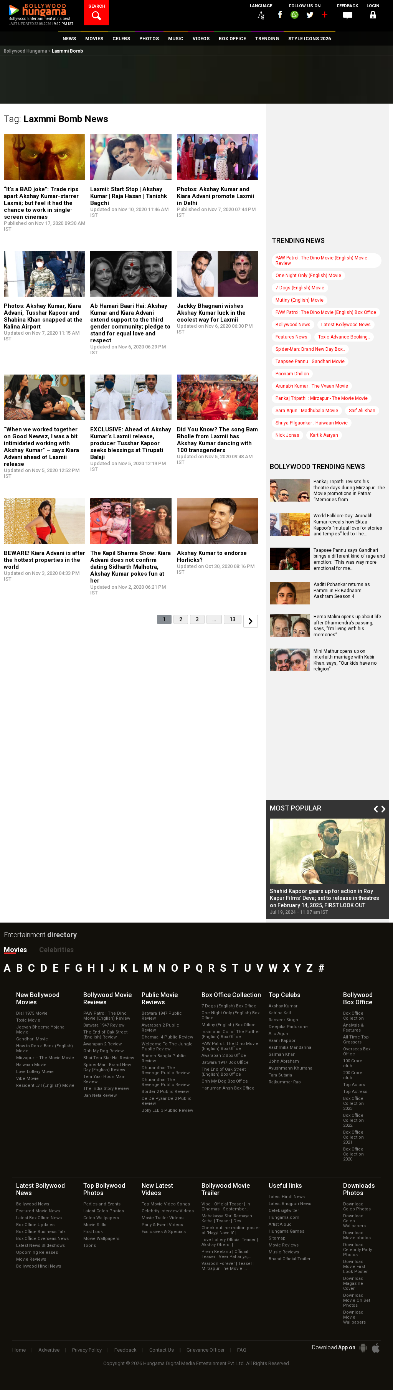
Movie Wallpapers (101, 1238)
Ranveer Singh (283, 1019)
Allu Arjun (278, 1033)
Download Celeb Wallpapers (354, 1220)
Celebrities (56, 950)
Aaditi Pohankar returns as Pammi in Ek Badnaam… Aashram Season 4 (342, 590)
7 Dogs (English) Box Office (228, 1006)
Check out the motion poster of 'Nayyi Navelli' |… (230, 1230)
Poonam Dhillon (292, 373)
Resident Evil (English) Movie (45, 1085)
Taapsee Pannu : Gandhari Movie (310, 361)
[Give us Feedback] (347, 16)
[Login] (373, 15)
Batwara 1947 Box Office (225, 1062)
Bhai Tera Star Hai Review (108, 1057)
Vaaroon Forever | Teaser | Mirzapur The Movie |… (227, 1266)
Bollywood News (293, 324)
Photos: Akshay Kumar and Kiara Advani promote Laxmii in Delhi (215, 196)
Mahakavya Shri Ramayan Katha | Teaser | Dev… (226, 1218)
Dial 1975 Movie (32, 1013)
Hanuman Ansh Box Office (227, 1088)
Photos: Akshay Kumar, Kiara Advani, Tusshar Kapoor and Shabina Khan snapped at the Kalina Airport (43, 316)
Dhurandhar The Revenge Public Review (166, 1070)
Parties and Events (102, 1204)
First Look (93, 1231)
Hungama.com (284, 1217)
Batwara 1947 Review (103, 1025)
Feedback (125, 1350)
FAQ (241, 1350)
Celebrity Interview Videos (168, 1210)
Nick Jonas (287, 435)
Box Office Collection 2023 (353, 1103)
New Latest (157, 1189)
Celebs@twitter (284, 1210)
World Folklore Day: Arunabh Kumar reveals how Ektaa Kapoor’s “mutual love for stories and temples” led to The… (348, 525)
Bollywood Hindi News (38, 1266)
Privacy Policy (87, 1350)
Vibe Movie (27, 1078)
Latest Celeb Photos (103, 1210)
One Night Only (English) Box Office (230, 1015)
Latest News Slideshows (40, 1245)
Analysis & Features (353, 1028)
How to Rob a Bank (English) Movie (44, 1048)
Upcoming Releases (37, 1252)
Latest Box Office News (39, 1217)
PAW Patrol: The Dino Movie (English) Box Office (326, 312)
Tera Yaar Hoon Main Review (104, 1079)
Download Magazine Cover (353, 1283)
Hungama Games (286, 1231)
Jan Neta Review (100, 1095)
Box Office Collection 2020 (353, 1154)
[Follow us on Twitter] (310, 15)
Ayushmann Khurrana (290, 1068)
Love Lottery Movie (35, 1071)
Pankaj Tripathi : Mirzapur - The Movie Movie (322, 398)
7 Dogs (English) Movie (300, 288)
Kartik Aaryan (324, 435)
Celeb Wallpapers (101, 1217)
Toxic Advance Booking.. (344, 337)
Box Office (231, 995)
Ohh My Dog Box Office (224, 1081)
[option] (328, 867)
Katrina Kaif (280, 1012)
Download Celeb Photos (357, 1207)
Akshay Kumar (283, 1006)
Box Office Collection (353, 1016)
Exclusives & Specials (164, 1231)
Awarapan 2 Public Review (160, 1028)
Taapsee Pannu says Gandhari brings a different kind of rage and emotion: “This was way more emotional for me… (349, 559)
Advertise (48, 1350)
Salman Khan (282, 1054)
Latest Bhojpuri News (290, 1203)
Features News (291, 337)
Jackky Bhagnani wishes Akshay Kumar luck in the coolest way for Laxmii (211, 312)
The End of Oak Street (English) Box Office (223, 1072)
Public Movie (160, 998)
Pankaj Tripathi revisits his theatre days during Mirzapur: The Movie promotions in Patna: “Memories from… (349, 490)
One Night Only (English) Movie (308, 275)
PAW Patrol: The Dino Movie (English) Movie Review (321, 260)
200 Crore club (352, 1075)
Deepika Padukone (288, 1026)
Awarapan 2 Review (102, 1044)
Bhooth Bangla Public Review (164, 1058)
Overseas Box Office (356, 1052)
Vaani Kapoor (282, 1040)
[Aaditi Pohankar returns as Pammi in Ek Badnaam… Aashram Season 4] (290, 602)
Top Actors (354, 1084)
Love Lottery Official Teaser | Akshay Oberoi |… (229, 1242)
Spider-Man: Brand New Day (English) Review (107, 1067)
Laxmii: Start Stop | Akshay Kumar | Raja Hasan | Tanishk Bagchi (128, 196)
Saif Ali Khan (362, 410)
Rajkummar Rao (285, 1082)
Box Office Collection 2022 (353, 1120)
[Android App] (363, 1348)
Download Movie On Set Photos (356, 1300)
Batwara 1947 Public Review (162, 1016)
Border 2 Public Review (165, 1091)
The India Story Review (106, 1088)
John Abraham (284, 1061)
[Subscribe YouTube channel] (324, 16)
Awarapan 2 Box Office (223, 1055)
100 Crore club (352, 1063)
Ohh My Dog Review (103, 1050)
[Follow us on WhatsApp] (294, 16)
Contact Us (161, 1350)
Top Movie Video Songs (166, 1204)
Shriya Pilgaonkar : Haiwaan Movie (312, 423)
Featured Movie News (38, 1210)
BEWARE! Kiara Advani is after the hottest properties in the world (44, 560)
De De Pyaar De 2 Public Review (167, 1101)
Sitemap (277, 1238)
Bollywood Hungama (25, 51)
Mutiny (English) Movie (300, 300)
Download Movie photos (357, 1235)
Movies (15, 950)
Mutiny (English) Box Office (228, 1024)
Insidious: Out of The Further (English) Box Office (230, 1034)
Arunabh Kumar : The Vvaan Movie (312, 386)
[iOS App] (376, 1348)
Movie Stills (94, 1224)
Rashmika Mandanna (290, 1047)
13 (233, 619)
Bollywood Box (358, 998)
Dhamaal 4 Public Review (167, 1037)
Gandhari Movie (32, 1039)
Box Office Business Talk (41, 1231)
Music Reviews (284, 1252)
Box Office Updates (35, 1224)
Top (285, 995)
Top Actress (355, 1091)
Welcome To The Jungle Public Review (167, 1047)
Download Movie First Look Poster (355, 1266)
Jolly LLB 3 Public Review (167, 1110)
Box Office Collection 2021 (353, 1137)
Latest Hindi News (287, 1196)
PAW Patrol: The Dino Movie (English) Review (106, 1016)
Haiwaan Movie (31, 1064)
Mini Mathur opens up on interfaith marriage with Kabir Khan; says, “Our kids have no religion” (345, 660)
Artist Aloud (280, 1224)
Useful (285, 1185)
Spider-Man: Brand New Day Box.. (310, 349)
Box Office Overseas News (42, 1238)
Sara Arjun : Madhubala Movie (307, 410)
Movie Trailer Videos (162, 1217)
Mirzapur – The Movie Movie (45, 1057)
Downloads (359, 1189)
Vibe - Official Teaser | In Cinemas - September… (225, 1207)
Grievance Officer (206, 1350)
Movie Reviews (31, 1259)
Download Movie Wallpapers (354, 1317)
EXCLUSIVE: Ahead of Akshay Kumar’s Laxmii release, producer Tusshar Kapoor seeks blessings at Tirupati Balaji (130, 443)
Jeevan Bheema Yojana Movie (40, 1030)
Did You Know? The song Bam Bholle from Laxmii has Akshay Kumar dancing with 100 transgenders (217, 440)
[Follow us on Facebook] (280, 14)
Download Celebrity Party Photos (357, 1249)
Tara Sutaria (280, 1075)
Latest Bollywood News (346, 324)
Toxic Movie (28, 1020)
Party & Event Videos (162, 1224)
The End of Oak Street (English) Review (105, 1035)
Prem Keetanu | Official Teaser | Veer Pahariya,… (226, 1254)
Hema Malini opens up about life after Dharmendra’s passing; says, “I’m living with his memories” (347, 625)
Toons (89, 1245)
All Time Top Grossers (356, 1040)
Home (19, 1350)
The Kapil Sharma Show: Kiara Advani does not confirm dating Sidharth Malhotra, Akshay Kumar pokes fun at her (130, 567)
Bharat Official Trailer (289, 1258)
